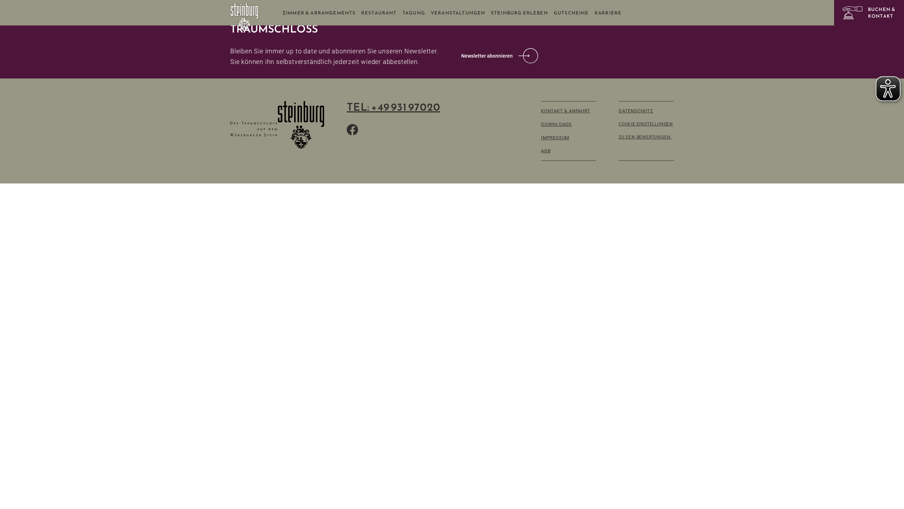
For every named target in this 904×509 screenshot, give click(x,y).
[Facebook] (352, 129)
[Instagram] (386, 129)
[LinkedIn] (403, 129)
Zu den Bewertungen (644, 137)
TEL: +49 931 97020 (393, 107)
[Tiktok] (369, 129)
